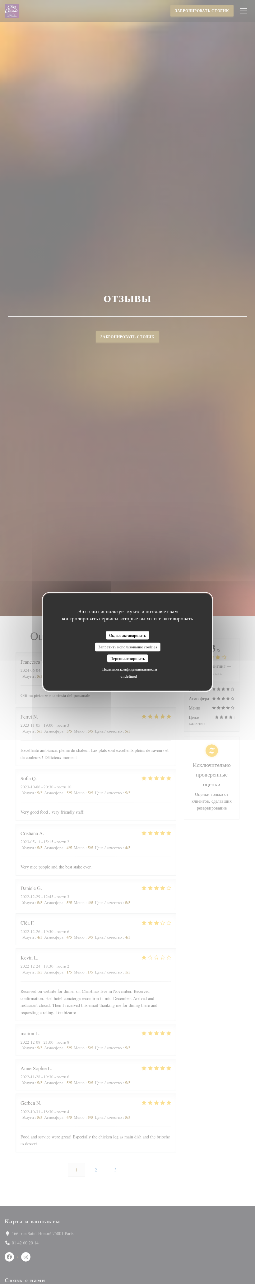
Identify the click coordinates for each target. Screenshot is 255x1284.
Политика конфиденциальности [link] (129, 669)
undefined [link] (128, 676)
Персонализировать (127, 658)
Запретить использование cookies (127, 647)
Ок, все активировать (127, 635)
